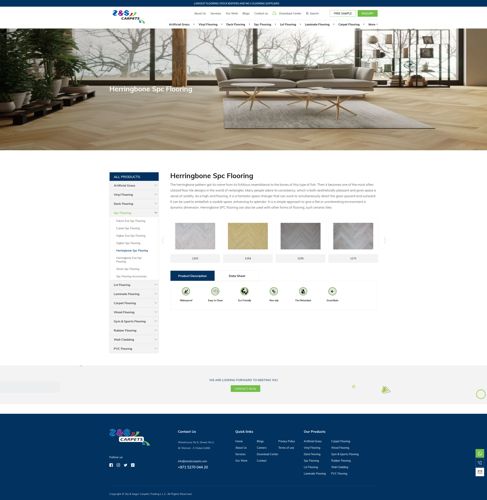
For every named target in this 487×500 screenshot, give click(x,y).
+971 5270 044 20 (193, 466)
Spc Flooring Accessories (131, 276)
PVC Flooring (123, 348)
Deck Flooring (235, 24)
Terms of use (286, 447)
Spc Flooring (262, 24)
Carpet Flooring (349, 24)
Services (216, 13)
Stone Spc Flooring (127, 269)
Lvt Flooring (288, 24)
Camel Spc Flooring (128, 228)
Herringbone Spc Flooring (132, 250)
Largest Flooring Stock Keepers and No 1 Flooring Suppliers (211, 3)
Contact (262, 460)
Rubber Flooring (125, 330)
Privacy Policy (286, 441)
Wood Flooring (124, 312)
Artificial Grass (179, 24)
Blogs (246, 13)
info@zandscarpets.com (192, 461)
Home (239, 441)
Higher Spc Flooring (128, 243)
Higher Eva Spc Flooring (130, 235)
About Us (200, 13)
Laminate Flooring (317, 24)
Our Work (232, 13)
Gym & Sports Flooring (130, 321)
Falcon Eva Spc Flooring (130, 221)
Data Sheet (237, 276)
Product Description (192, 276)
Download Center (290, 13)
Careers (262, 447)
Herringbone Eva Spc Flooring (129, 259)
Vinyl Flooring (208, 24)
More (371, 24)
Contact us (261, 13)
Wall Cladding (124, 339)
